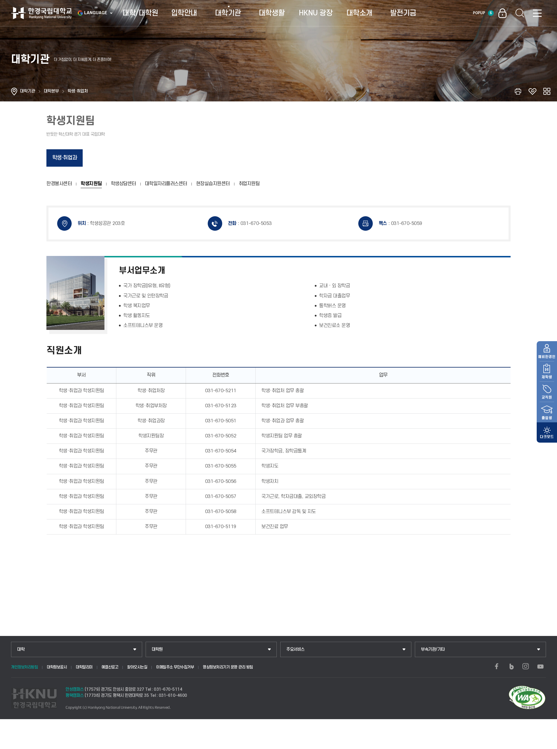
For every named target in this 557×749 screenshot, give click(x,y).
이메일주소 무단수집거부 (175, 667)
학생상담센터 (123, 183)
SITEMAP (537, 13)
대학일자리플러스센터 (166, 183)
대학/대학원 (140, 13)
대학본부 (51, 91)
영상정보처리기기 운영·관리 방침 (228, 667)
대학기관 (228, 13)
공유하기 (547, 91)
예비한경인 (547, 357)
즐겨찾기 (532, 91)
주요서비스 (295, 649)
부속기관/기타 (433, 649)
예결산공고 (110, 667)
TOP (545, 743)
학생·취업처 (78, 91)
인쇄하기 (518, 91)
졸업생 (547, 418)
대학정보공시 (57, 667)
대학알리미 (84, 667)
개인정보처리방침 (24, 667)
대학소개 (359, 13)
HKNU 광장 (316, 13)
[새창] (496, 666)
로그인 (502, 13)
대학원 (157, 649)
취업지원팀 (249, 183)
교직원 (547, 397)
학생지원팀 (91, 183)
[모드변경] (547, 432)
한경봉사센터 (59, 183)
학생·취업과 (64, 158)
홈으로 (14, 91)
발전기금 (403, 13)
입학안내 (184, 13)
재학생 (547, 377)
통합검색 (520, 13)
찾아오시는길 (137, 667)
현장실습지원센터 (213, 183)
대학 (20, 649)
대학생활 (272, 13)
